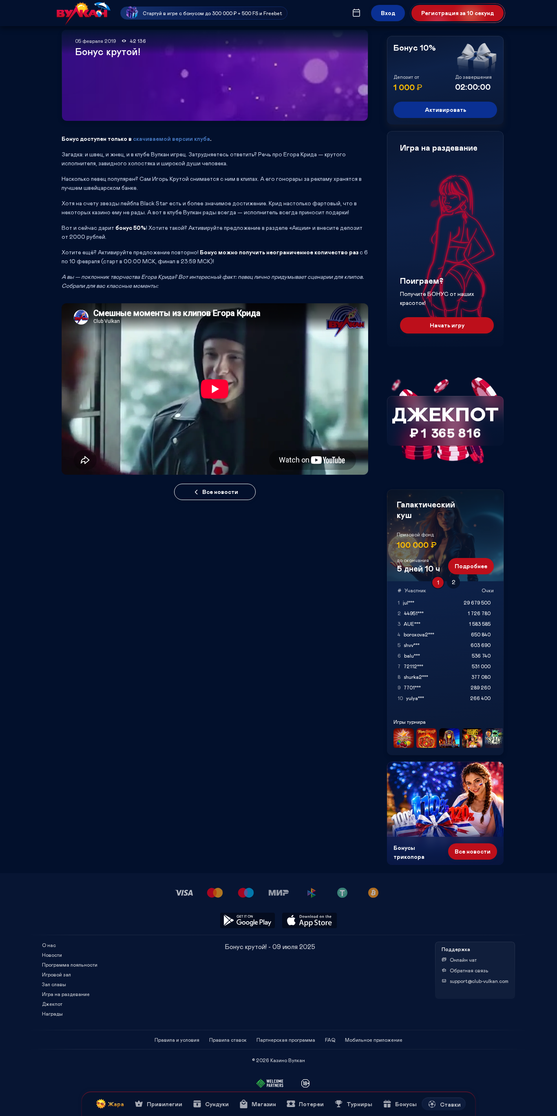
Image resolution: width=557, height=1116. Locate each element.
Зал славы (54, 984)
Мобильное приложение (373, 1039)
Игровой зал (56, 974)
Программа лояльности (69, 964)
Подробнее (471, 566)
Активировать (445, 109)
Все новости (220, 492)
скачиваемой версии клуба (171, 138)
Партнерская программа (285, 1039)
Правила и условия (177, 1039)
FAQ (330, 1039)
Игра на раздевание (66, 994)
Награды (52, 1013)
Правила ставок (228, 1039)
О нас (49, 945)
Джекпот (52, 1003)
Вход (388, 13)
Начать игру (447, 325)
